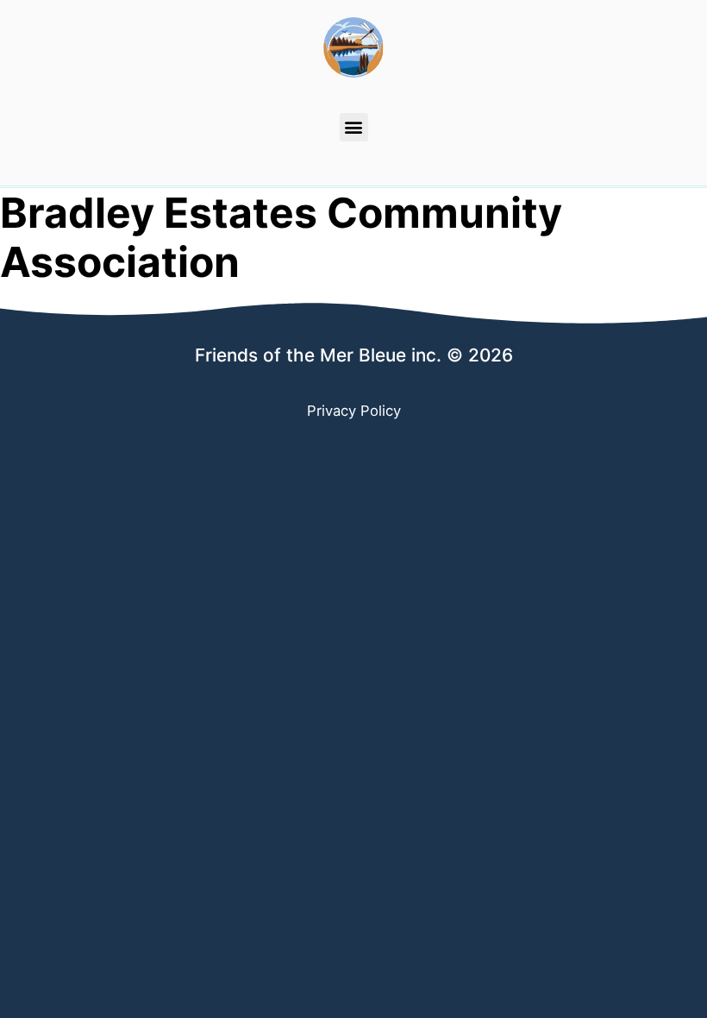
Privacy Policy (354, 410)
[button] (354, 127)
